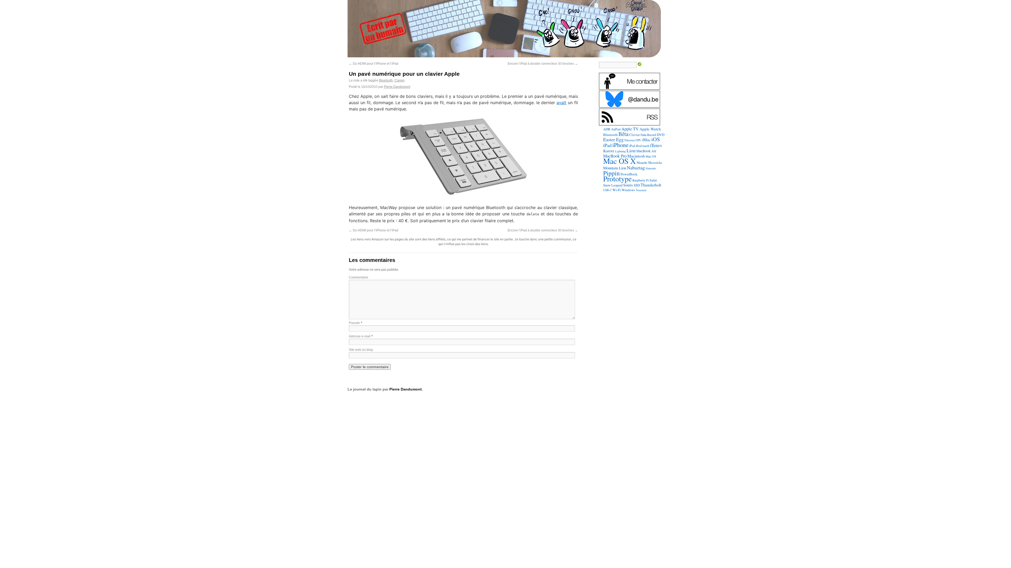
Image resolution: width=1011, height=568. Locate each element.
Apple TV (630, 129)
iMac (646, 139)
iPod (632, 146)
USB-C (607, 190)
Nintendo (651, 168)
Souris (628, 184)
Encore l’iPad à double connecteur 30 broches (543, 63)
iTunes (656, 145)
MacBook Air (646, 151)
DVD (661, 134)
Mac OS (651, 156)
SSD (637, 185)
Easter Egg (613, 139)
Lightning (620, 151)
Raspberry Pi (640, 180)
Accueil (636, 4)
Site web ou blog (361, 350)
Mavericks (655, 162)
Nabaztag (636, 167)
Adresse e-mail (359, 336)
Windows (628, 189)
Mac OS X (619, 161)
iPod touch (642, 146)
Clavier (399, 80)
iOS (655, 139)
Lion (631, 150)
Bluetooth (386, 80)
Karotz (608, 150)
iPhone (620, 145)
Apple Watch (650, 128)
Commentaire (358, 277)
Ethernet (630, 140)
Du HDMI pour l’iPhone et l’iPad (373, 63)
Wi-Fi (616, 189)
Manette (642, 162)
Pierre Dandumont (397, 87)
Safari (653, 180)
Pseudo (354, 323)
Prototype (617, 179)
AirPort (616, 129)
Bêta (623, 134)
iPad (607, 145)
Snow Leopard (612, 185)
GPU (638, 140)
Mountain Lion (614, 167)
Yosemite (641, 190)
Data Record (648, 135)
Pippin (611, 173)
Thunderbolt (651, 184)
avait (561, 102)
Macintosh (636, 156)
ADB (606, 129)
